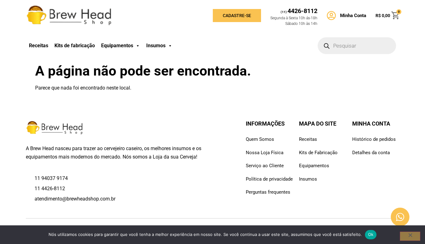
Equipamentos (117, 45)
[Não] (410, 236)
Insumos (156, 45)
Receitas (38, 45)
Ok (371, 234)
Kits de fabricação (74, 45)
